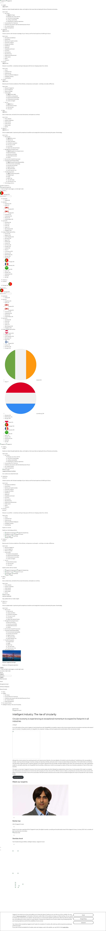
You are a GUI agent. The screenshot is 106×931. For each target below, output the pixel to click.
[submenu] (7, 476)
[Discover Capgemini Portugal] (54, 656)
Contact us (19, 901)
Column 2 (16, 902)
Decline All (83, 922)
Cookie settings (18, 869)
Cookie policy (17, 871)
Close (1, 674)
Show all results (3, 689)
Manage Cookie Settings (21, 916)
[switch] (0, 188)
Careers (6, 81)
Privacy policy (17, 866)
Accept (83, 915)
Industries (7, 31)
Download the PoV (18, 777)
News (6, 112)
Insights (6, 6)
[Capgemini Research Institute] (54, 469)
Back (9, 15)
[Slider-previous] (0, 847)
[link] (6, 0)
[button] (7, 285)
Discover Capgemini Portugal (8, 662)
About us (7, 130)
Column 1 (16, 890)
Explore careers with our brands (9, 567)
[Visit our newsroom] (54, 594)
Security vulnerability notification (21, 867)
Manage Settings (83, 918)
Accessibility (17, 864)
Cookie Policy (65, 927)
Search (1, 667)
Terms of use (17, 863)
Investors (16, 861)
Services (6, 63)
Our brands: (15, 876)
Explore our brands (6, 527)
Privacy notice (20, 909)
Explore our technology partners (9, 530)
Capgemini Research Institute (9, 471)
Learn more (5, 11)
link (3, 6)
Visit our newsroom (6, 596)
